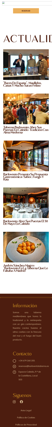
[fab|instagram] (14, 401)
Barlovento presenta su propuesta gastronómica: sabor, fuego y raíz (25, 177)
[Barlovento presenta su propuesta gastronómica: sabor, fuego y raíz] (26, 156)
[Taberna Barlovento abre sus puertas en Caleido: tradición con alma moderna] (26, 109)
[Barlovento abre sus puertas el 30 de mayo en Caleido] (26, 202)
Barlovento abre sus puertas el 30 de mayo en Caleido (25, 223)
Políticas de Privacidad (26, 424)
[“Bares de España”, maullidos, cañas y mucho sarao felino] (26, 64)
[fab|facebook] (21, 401)
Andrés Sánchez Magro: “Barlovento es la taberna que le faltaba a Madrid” (25, 268)
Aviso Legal (26, 410)
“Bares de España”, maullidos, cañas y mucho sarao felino (22, 85)
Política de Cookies (26, 417)
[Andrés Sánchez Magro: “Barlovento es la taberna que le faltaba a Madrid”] (26, 247)
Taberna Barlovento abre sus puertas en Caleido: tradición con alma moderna (25, 130)
